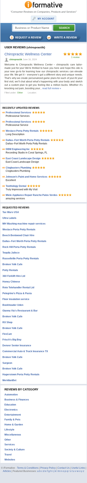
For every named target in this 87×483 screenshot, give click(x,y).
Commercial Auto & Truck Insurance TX (25, 351)
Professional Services (18, 112)
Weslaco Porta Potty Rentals (22, 130)
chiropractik (15, 59)
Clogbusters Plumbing (18, 167)
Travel (8, 454)
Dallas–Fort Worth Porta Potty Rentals (28, 140)
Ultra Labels (9, 218)
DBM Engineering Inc (18, 149)
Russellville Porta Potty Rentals (20, 258)
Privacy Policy (48, 467)
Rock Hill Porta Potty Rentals (19, 247)
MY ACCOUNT (46, 18)
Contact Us (63, 467)
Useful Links (78, 467)
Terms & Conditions (27, 467)
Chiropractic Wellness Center (28, 54)
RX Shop (7, 322)
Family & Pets (12, 419)
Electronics (11, 409)
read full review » (51, 88)
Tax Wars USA (10, 212)
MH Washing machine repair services (24, 223)
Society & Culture (14, 449)
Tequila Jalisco (10, 252)
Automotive (11, 394)
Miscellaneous (12, 434)
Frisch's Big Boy (11, 339)
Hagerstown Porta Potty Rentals (20, 374)
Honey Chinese (11, 281)
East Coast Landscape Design (23, 158)
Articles (7, 471)
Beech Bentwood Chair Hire (18, 235)
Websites (9, 459)
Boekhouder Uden (12, 305)
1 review (75, 57)
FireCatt (7, 334)
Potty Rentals (10, 270)
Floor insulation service (15, 299)
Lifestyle (9, 429)
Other (20, 92)
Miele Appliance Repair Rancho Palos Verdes (31, 195)
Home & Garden (13, 424)
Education (10, 404)
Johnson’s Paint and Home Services (26, 176)
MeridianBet (9, 380)
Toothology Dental (16, 186)
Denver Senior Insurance (16, 345)
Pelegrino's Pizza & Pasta (17, 293)
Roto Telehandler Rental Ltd (18, 287)
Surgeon (7, 363)
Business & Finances (16, 399)
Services (9, 444)
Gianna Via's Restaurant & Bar (20, 310)
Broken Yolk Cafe (12, 264)
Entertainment (12, 414)
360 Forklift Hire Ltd (13, 276)
